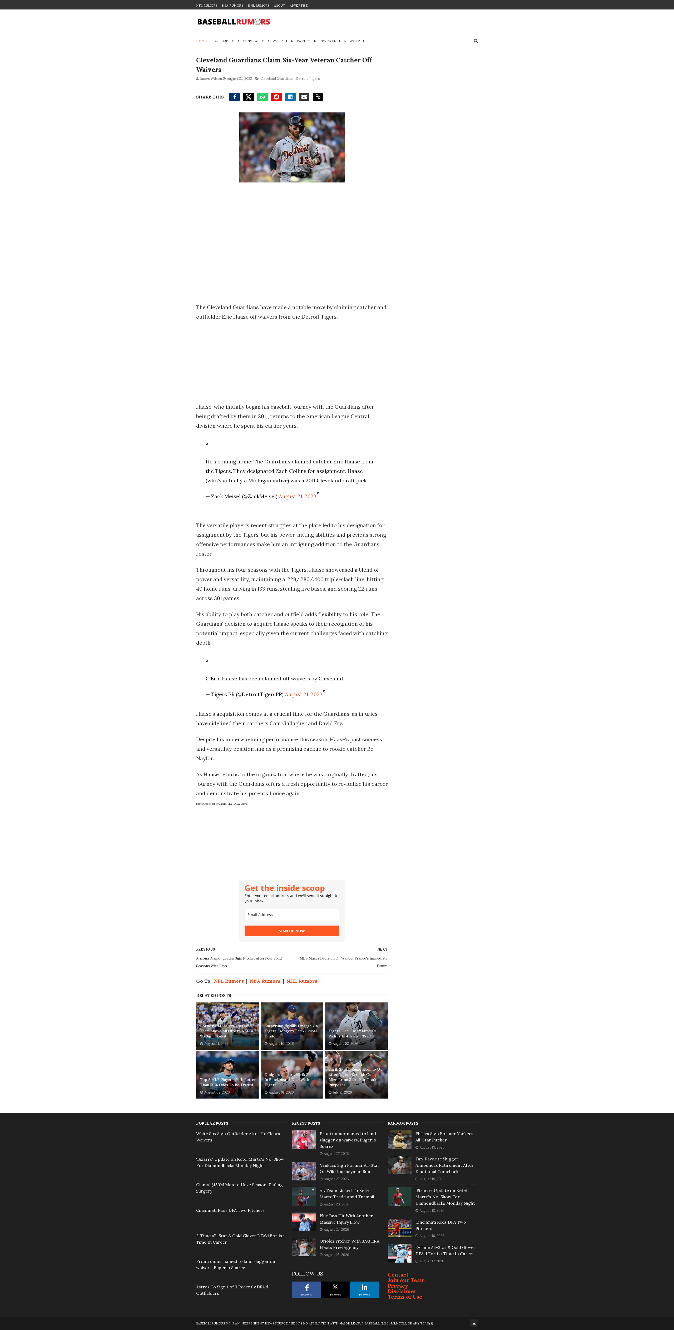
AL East (222, 41)
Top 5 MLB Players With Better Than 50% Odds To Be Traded (228, 1082)
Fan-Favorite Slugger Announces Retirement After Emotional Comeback (444, 1165)
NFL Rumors (206, 5)
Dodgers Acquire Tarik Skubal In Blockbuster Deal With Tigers (291, 1079)
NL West (352, 41)
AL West (275, 41)
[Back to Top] (474, 1323)
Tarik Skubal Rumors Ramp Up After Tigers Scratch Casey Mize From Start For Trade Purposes (356, 1077)
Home (201, 41)
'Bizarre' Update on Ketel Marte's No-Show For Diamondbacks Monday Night (445, 1197)
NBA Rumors (232, 5)
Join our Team (406, 1280)
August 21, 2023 (297, 496)
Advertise (299, 5)
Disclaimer (402, 1291)
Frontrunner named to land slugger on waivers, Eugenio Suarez (348, 1140)
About (279, 5)
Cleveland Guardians (277, 78)
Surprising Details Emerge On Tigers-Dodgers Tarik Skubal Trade (291, 1031)
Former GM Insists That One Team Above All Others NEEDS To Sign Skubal (227, 1031)
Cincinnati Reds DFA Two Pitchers (230, 1210)
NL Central (325, 41)
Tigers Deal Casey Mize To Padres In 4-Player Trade (352, 1034)
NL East (298, 41)
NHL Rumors (258, 5)
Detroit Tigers (308, 78)
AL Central (248, 41)
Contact (398, 1274)
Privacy (398, 1285)
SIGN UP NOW (292, 930)
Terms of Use (405, 1296)
